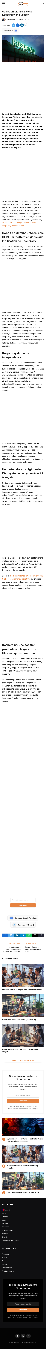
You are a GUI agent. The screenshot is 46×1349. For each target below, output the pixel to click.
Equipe (4, 1257)
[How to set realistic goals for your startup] (23, 1005)
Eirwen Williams (12, 19)
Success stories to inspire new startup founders (22, 990)
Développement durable (10, 1240)
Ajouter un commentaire (23, 1060)
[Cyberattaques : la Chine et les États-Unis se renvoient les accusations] (23, 1127)
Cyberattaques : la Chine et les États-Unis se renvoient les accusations (25, 1140)
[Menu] (3, 3)
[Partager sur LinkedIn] (22, 25)
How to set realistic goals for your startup (19, 1019)
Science (5, 1233)
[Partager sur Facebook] (18, 25)
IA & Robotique (7, 1230)
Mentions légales (8, 1271)
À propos (5, 1254)
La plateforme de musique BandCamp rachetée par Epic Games (12, 949)
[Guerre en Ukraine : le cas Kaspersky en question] (23, 48)
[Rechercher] (43, 3)
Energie (5, 1237)
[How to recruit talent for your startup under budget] (23, 1035)
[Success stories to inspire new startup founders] (23, 975)
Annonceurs (6, 1261)
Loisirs (4, 1220)
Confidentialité (7, 1267)
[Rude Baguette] (23, 3)
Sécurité (5, 1223)
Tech (4, 1213)
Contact (5, 1264)
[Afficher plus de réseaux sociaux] (26, 25)
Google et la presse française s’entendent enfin (33, 949)
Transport (5, 1227)
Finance (5, 1217)
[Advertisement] (23, 89)
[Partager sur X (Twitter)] (13, 25)
